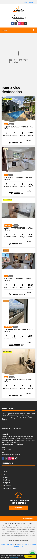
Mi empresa (6, 483)
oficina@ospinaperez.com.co (11, 454)
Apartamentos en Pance (8, 544)
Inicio (4, 469)
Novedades (6, 480)
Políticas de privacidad (10, 488)
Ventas (5, 471)
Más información (14, 557)
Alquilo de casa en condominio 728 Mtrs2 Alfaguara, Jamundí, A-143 (18, 127)
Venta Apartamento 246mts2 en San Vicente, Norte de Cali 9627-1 (18, 329)
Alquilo (5, 474)
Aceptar (30, 556)
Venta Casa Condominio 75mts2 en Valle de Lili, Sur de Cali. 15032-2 (18, 177)
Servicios (5, 477)
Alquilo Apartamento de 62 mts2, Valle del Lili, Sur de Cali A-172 (18, 228)
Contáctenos (7, 485)
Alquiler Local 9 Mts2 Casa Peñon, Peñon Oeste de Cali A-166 (18, 380)
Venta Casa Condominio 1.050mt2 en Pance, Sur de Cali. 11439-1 (18, 279)
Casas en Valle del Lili (22, 544)
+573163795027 (18, 18)
